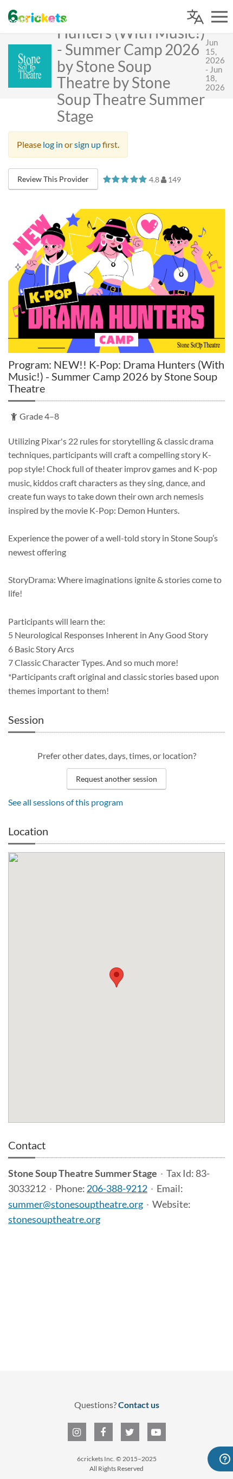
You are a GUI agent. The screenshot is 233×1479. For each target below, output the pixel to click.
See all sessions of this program (65, 802)
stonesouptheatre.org (54, 1219)
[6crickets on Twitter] (130, 1432)
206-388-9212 (117, 1188)
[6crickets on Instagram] (77, 1432)
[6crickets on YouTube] (156, 1432)
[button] (116, 977)
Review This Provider (53, 179)
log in (53, 144)
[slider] (124, 179)
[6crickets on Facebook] (103, 1432)
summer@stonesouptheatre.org (75, 1204)
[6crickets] (37, 16)
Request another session (116, 778)
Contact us (138, 1404)
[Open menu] (219, 16)
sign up (87, 144)
